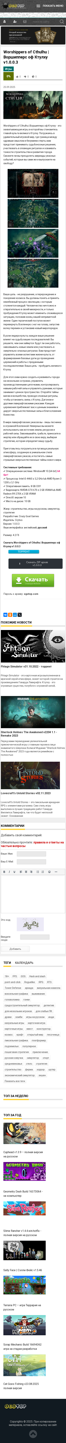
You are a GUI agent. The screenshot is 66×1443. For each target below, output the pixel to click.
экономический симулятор (20, 1075)
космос (9, 1034)
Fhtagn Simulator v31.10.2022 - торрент (26, 666)
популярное (29, 1046)
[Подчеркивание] (14, 871)
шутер (52, 1069)
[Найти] (62, 21)
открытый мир (35, 1034)
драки (8, 1017)
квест (30, 1028)
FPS (15, 976)
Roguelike (29, 982)
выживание (38, 993)
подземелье (12, 1046)
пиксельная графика (16, 1040)
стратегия (41, 1063)
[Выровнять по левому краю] (21, 871)
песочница (53, 1034)
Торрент (24, 551)
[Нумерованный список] (42, 871)
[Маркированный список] (37, 871)
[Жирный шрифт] (4, 871)
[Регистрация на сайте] (14, 22)
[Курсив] (9, 871)
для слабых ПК (44, 1011)
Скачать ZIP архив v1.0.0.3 (37, 564)
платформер (39, 1040)
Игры (8, 69)
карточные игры (14, 1028)
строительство (13, 1069)
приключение (40, 1052)
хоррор (41, 1069)
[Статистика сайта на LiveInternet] (33, 1415)
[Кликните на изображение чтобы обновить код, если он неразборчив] (30, 930)
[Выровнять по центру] (26, 871)
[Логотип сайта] (13, 6)
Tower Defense (13, 988)
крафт (20, 1034)
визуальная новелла (48, 988)
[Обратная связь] (24, 22)
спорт (46, 1058)
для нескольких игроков (18, 1011)
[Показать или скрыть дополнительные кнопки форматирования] (56, 871)
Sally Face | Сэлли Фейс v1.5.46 (22, 1270)
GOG (23, 976)
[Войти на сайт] (4, 22)
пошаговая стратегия (17, 1052)
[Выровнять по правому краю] (31, 871)
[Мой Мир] (15, 615)
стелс (29, 1063)
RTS (49, 982)
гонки (26, 999)
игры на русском (35, 1017)
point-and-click (12, 982)
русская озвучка (14, 1058)
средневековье (13, 1063)
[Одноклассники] (10, 615)
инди (51, 1017)
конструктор (44, 1028)
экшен (42, 1075)
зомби (18, 1017)
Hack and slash (37, 976)
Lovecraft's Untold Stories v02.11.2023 (26, 793)
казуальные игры (14, 1023)
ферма (29, 1069)
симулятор (33, 1058)
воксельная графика (16, 993)
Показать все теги (15, 1081)
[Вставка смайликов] (49, 871)
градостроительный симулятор (22, 1005)
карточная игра (36, 1023)
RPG (41, 982)
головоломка (12, 999)
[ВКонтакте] (5, 615)
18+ (7, 976)
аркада (29, 988)
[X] (20, 615)
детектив (49, 1005)
